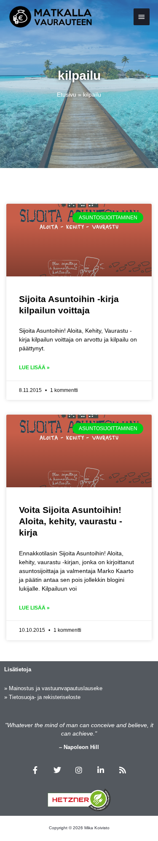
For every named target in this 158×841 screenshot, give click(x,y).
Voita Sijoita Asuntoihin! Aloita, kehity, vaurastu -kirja (70, 521)
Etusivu (66, 94)
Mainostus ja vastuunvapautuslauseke (55, 688)
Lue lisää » (34, 368)
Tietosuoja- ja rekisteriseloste (44, 697)
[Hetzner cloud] (79, 800)
